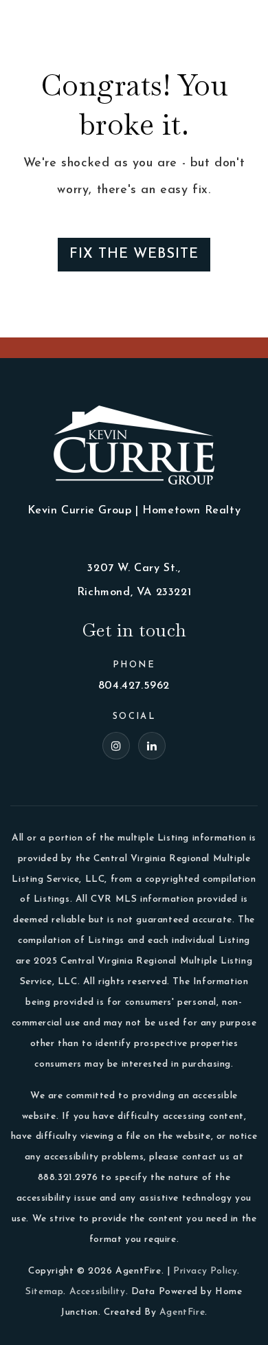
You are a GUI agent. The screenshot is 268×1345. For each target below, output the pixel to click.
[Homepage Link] (48, 20)
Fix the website (134, 254)
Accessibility (97, 1291)
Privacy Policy (205, 1271)
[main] (134, 168)
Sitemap (44, 1291)
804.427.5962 (134, 685)
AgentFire (182, 1312)
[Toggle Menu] (244, 20)
